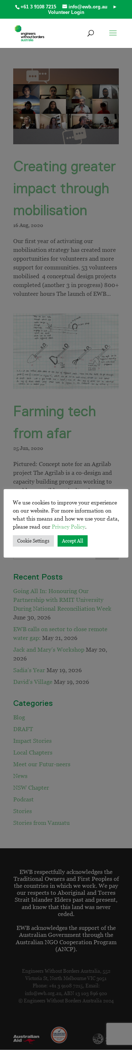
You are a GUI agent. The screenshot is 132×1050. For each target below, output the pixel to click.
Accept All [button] (72, 541)
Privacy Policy (68, 526)
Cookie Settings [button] (33, 541)
